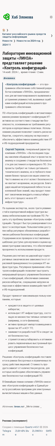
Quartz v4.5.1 (32, 427)
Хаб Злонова (22, 17)
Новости (7, 40)
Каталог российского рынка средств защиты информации (24, 35)
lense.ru (18, 406)
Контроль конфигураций (21, 84)
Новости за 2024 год (28, 40)
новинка (10, 78)
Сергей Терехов (14, 149)
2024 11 (6, 44)
